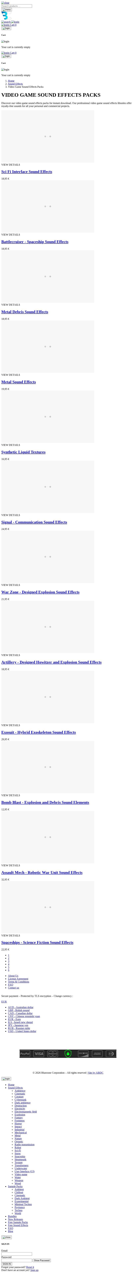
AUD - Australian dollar (20, 1007)
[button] (5, 2)
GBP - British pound (19, 1010)
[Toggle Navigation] (6, 9)
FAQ (10, 984)
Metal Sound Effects (18, 382)
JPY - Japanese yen (18, 1025)
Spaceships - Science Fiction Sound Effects (37, 942)
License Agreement (18, 978)
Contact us (13, 987)
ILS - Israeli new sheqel (20, 1022)
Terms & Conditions (18, 981)
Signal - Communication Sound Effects (34, 522)
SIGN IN (7, 1264)
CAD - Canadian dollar (20, 1013)
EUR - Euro (14, 1019)
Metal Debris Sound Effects (24, 312)
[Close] (6, 28)
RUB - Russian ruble (19, 1028)
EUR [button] (4, 1001)
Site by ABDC (95, 1072)
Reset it (30, 1267)
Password (6, 1257)
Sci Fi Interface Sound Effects (26, 171)
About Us (13, 975)
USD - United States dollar (22, 1031)
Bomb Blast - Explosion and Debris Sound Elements (45, 802)
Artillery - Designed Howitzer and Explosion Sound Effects (51, 662)
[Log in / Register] (15, 21)
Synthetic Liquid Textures (23, 452)
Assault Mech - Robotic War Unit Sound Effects (41, 872)
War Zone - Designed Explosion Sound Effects (40, 592)
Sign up (34, 1270)
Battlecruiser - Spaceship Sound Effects (34, 242)
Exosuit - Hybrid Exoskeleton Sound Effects (38, 732)
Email (4, 1250)
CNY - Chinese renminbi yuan (24, 1016)
